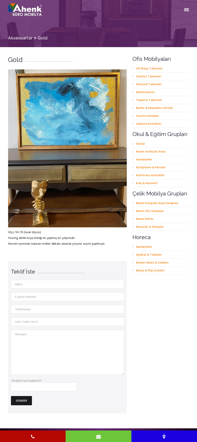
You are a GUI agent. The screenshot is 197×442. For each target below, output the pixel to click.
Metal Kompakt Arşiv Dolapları (157, 203)
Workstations (145, 92)
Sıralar (140, 143)
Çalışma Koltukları (149, 123)
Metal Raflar (145, 219)
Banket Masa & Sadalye (152, 262)
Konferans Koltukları (150, 175)
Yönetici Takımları (148, 76)
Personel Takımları (149, 84)
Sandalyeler (144, 159)
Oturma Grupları (147, 116)
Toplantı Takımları (149, 100)
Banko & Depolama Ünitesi (154, 108)
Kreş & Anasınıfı (147, 183)
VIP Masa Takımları (149, 68)
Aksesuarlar (20, 37)
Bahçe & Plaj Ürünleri (150, 270)
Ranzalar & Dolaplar (150, 227)
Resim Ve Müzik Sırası (151, 151)
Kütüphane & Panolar (151, 167)
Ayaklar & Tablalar (149, 254)
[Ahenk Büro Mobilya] (25, 9)
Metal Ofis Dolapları (150, 211)
